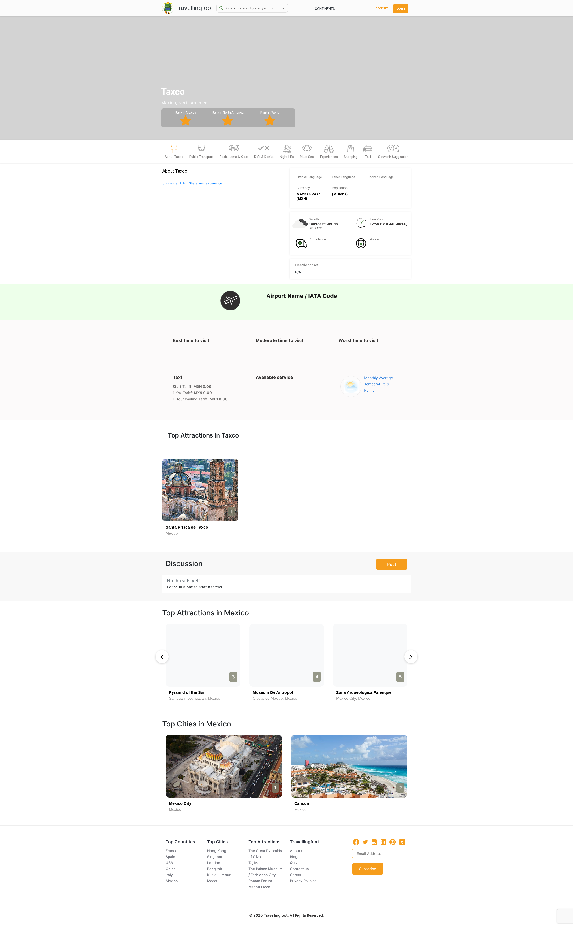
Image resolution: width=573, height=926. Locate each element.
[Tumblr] (402, 842)
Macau (212, 881)
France (171, 850)
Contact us (299, 869)
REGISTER (382, 8)
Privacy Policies (303, 881)
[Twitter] (365, 841)
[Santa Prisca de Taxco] (200, 490)
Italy (169, 875)
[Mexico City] (224, 766)
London (213, 862)
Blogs (294, 856)
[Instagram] (374, 842)
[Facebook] (356, 842)
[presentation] (162, 656)
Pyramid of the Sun (187, 692)
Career (295, 875)
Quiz (294, 862)
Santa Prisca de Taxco (187, 527)
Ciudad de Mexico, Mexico (275, 698)
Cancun (301, 803)
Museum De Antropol (273, 692)
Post (391, 564)
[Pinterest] (393, 842)
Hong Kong (216, 850)
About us (298, 850)
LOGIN (401, 8)
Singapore (215, 856)
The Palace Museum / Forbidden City (265, 872)
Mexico (172, 533)
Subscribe (367, 869)
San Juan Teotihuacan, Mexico (194, 698)
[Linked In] (383, 842)
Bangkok (214, 869)
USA (169, 862)
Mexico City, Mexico (353, 698)
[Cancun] (349, 766)
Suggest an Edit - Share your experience (192, 183)
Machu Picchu (260, 887)
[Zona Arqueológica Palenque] (370, 655)
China (171, 869)
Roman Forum (260, 881)
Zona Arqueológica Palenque (363, 692)
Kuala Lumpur (219, 875)
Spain (170, 856)
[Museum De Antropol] (286, 655)
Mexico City (180, 803)
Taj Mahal (256, 862)
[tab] (174, 153)
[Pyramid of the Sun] (203, 655)
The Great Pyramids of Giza (265, 853)
